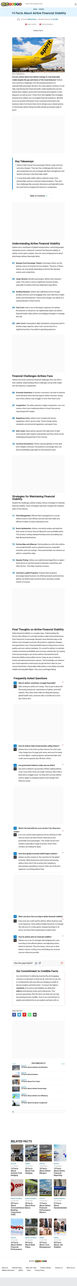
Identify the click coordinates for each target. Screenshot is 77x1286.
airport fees (52, 424)
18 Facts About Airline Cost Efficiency (34, 1096)
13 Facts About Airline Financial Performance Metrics (45, 1207)
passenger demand (34, 639)
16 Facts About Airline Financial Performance (16, 1245)
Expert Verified (31, 24)
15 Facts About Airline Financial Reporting (59, 1171)
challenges (45, 380)
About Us (5, 1268)
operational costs (22, 645)
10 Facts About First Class (30, 1081)
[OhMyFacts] (11, 4)
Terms (29, 1270)
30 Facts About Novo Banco (30, 1205)
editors (19, 991)
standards (20, 988)
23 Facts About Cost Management (45, 1244)
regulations (20, 421)
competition (30, 272)
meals (18, 298)
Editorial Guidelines (47, 24)
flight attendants (43, 323)
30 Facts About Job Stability (58, 1244)
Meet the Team (31, 1268)
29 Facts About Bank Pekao (30, 1244)
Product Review (45, 1268)
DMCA (20, 1270)
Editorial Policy (17, 1268)
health (25, 314)
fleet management (45, 516)
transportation (43, 247)
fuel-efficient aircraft (37, 519)
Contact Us (59, 1268)
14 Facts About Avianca (29, 1074)
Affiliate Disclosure (8, 1270)
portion (27, 329)
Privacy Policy (39, 1270)
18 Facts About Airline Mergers (44, 1170)
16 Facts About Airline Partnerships (33, 1088)
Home (35, 9)
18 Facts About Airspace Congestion (34, 1103)
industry (38, 405)
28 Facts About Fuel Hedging (29, 1170)
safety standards (31, 648)
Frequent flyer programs (48, 573)
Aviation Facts (38, 30)
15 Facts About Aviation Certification (34, 1067)
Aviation (41, 9)
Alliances (33, 544)
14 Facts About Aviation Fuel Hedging (16, 1171)
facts (39, 95)
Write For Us (71, 1268)
